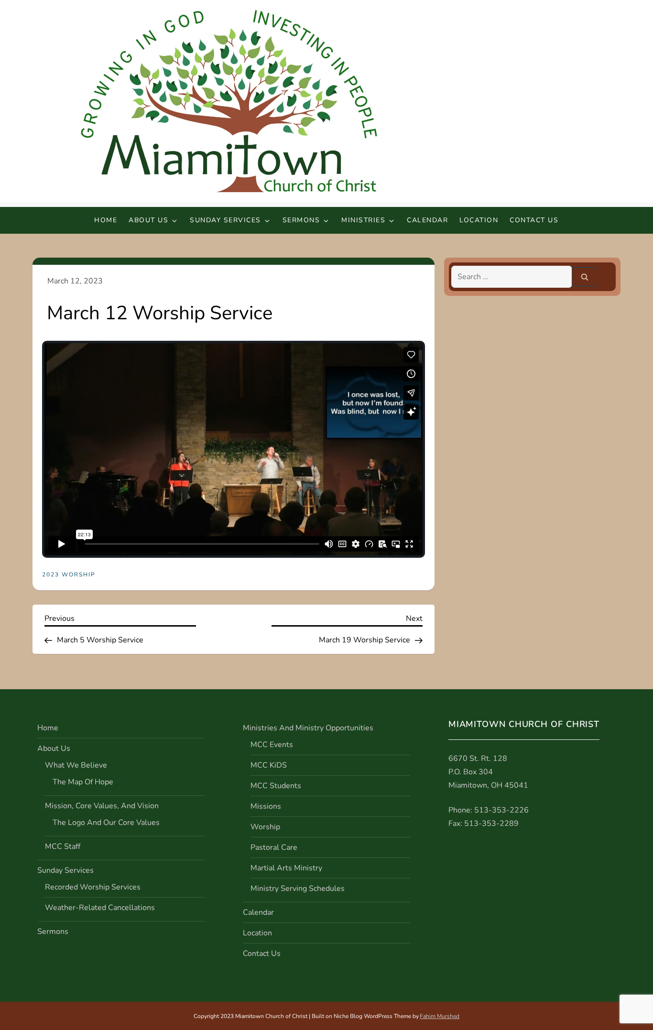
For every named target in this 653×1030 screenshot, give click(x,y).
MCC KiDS (268, 765)
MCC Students (275, 786)
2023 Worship (69, 574)
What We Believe (76, 765)
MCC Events (271, 744)
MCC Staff (62, 846)
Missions (265, 806)
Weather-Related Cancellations (100, 907)
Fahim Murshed (439, 1016)
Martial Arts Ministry (286, 868)
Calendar (427, 220)
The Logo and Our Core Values (106, 822)
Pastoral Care (273, 847)
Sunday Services (225, 220)
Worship (265, 827)
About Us (148, 220)
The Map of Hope (83, 782)
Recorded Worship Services (93, 887)
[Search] (585, 276)
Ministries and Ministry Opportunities (308, 728)
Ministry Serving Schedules (297, 888)
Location (478, 220)
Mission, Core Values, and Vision (102, 806)
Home (105, 220)
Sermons (301, 220)
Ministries (363, 220)
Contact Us (534, 220)
